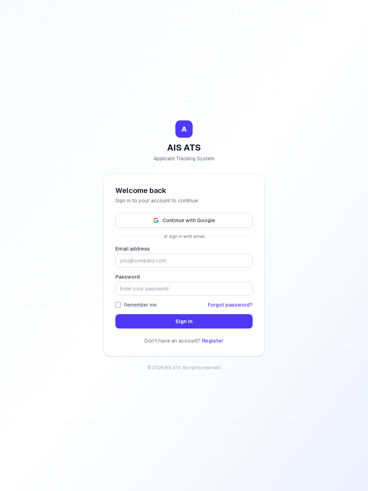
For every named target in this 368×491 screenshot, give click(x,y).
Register (213, 341)
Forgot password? (230, 305)
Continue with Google (188, 220)
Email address (132, 249)
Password (127, 277)
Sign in (184, 321)
